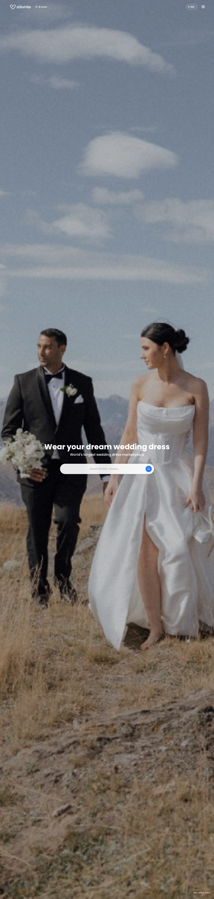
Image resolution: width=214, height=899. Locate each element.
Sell (192, 6)
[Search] (149, 469)
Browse (43, 6)
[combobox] (107, 469)
